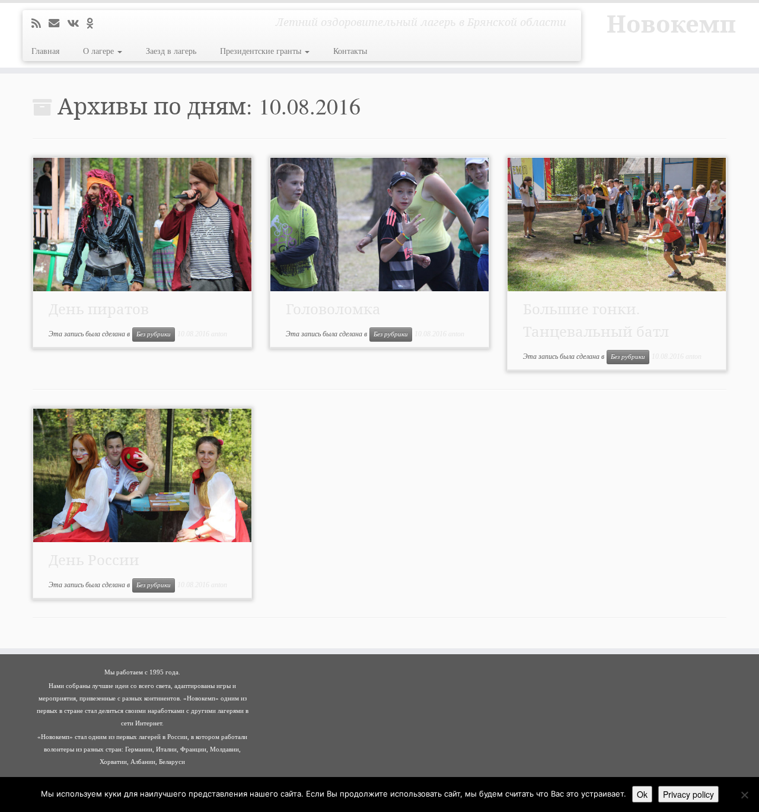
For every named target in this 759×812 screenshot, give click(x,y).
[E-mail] (58, 24)
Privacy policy (688, 794)
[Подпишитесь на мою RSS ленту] (40, 24)
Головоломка (333, 309)
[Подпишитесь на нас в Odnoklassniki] (94, 24)
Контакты (350, 51)
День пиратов (99, 309)
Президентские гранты (262, 51)
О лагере (99, 51)
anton (219, 334)
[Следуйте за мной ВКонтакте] (77, 24)
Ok (642, 794)
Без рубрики (153, 334)
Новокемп (671, 23)
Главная (45, 51)
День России (94, 559)
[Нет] (744, 795)
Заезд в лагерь (171, 51)
